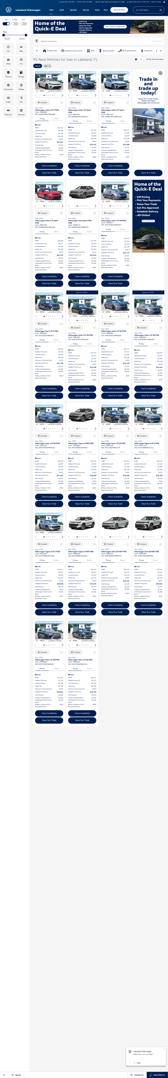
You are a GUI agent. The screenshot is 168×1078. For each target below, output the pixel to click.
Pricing (42, 119)
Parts (97, 10)
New (51, 10)
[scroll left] (37, 50)
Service (86, 10)
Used (62, 10)
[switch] (6, 21)
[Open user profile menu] (164, 2)
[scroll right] (160, 50)
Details (56, 119)
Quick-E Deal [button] (119, 9)
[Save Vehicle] (61, 103)
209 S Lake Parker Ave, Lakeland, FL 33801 (111, 2)
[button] (8, 48)
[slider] (3, 35)
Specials (73, 10)
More (106, 10)
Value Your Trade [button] (49, 173)
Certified (14, 20)
